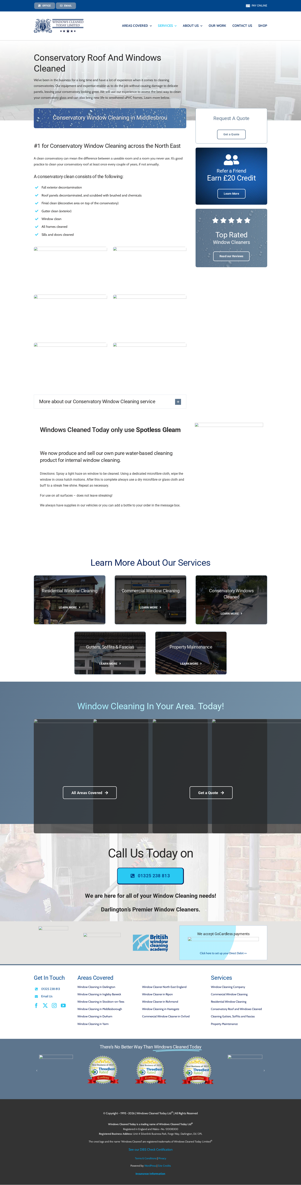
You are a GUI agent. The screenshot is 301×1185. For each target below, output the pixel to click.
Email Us (46, 996)
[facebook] (36, 1005)
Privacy (162, 1158)
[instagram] (54, 1005)
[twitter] (45, 1005)
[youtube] (63, 1005)
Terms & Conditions (145, 1158)
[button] (110, 401)
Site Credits (164, 1165)
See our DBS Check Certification (151, 1150)
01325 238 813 (50, 989)
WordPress (150, 1165)
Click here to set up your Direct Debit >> (223, 953)
